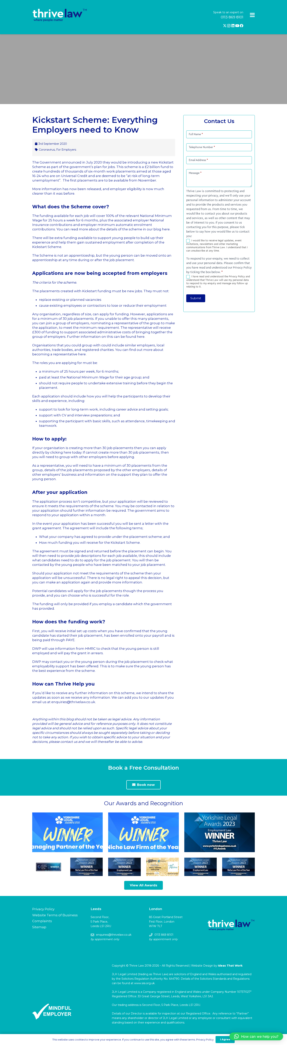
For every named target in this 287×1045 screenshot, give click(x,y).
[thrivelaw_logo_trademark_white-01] (59, 15)
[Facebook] (241, 25)
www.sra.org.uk (144, 983)
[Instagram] (229, 26)
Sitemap (39, 927)
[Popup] (252, 15)
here (166, 229)
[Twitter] (224, 26)
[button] (256, 1036)
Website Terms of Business (55, 915)
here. (141, 337)
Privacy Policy (43, 909)
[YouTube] (237, 25)
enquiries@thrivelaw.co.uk (73, 702)
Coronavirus (47, 149)
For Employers (66, 149)
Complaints (42, 921)
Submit (195, 298)
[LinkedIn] (232, 25)
